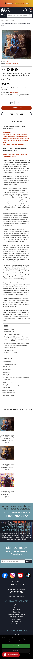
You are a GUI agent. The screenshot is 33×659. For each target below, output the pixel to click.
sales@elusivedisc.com (16, 596)
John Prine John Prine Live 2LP (7, 492)
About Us (16, 634)
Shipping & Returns (16, 616)
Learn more (18, 642)
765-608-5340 (16, 592)
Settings (15, 650)
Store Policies (16, 619)
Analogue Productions (11, 63)
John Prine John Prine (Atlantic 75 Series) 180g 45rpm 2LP (7, 437)
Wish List (16, 607)
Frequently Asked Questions (16, 614)
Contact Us (16, 612)
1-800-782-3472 (16, 516)
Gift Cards (16, 609)
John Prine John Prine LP (7, 465)
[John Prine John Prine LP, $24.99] (7, 453)
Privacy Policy (16, 621)
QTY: (11, 103)
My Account (16, 605)
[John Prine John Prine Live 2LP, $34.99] (7, 480)
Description (16, 121)
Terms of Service (16, 624)
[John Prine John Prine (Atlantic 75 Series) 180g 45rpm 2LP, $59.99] (7, 424)
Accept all (16, 646)
